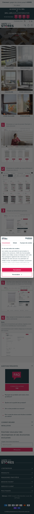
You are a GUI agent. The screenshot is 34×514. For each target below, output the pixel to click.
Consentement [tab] (6, 243)
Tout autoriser (17, 270)
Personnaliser (16, 274)
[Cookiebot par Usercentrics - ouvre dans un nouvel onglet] (25, 238)
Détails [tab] (15, 243)
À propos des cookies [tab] (26, 243)
